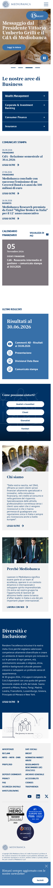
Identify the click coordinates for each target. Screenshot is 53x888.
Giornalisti (25, 420)
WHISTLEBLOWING (10, 790)
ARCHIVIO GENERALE (34, 774)
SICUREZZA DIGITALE (11, 786)
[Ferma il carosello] (44, 58)
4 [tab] (37, 67)
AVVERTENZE (8, 749)
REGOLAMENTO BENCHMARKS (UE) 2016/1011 (33, 767)
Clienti (25, 412)
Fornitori (25, 428)
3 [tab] (29, 68)
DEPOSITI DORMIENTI (11, 774)
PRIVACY (6, 778)
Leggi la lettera (14, 47)
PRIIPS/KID (7, 764)
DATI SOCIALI (31, 749)
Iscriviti (40, 880)
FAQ (4, 782)
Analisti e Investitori (25, 404)
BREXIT (28, 753)
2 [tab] (20, 67)
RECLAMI (6, 753)
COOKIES (29, 782)
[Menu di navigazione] (46, 4)
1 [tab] (13, 67)
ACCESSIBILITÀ (32, 778)
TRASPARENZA (31, 786)
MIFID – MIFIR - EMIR (11, 757)
